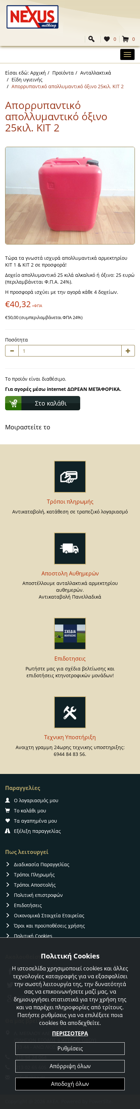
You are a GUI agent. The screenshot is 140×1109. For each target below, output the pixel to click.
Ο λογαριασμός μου (36, 800)
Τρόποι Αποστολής (35, 885)
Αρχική (38, 72)
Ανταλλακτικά (95, 72)
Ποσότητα (16, 339)
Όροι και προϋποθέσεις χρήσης (49, 925)
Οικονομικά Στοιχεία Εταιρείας (49, 915)
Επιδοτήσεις (28, 905)
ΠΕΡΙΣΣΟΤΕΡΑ (70, 1033)
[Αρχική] (32, 16)
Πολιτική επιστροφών (38, 895)
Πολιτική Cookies (33, 936)
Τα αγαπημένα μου (35, 821)
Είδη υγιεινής (27, 79)
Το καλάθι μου (30, 810)
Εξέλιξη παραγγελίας (37, 831)
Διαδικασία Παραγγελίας (41, 864)
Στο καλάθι (51, 403)
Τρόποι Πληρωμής (34, 874)
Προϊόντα (63, 72)
